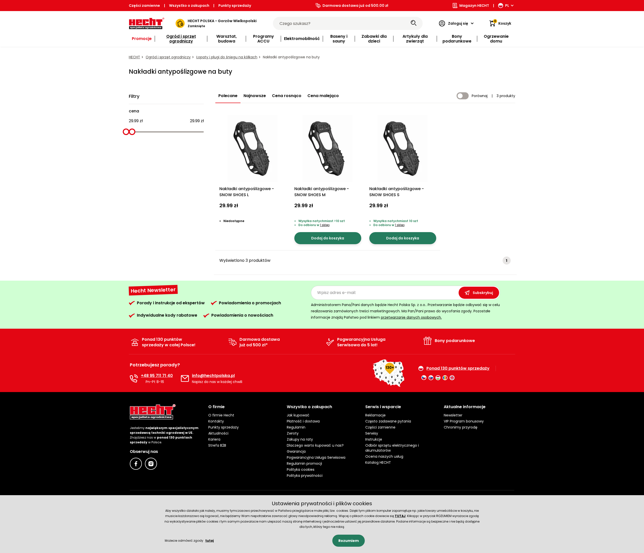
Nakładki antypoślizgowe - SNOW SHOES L (246, 192)
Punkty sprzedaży (234, 5)
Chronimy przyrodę (460, 427)
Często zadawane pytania (388, 421)
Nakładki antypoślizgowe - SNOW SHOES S (396, 192)
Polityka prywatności (305, 475)
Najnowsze (255, 96)
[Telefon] (134, 378)
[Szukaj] (414, 23)
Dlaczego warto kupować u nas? (315, 445)
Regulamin (296, 427)
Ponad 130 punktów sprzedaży (458, 368)
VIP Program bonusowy (464, 421)
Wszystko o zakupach (189, 5)
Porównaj (480, 95)
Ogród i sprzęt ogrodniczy (168, 57)
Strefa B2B (217, 445)
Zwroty (293, 433)
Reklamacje (375, 415)
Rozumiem (348, 540)
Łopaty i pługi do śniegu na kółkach (226, 57)
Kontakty (216, 421)
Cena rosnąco (286, 96)
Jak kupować (298, 415)
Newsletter (453, 415)
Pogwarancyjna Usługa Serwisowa (316, 457)
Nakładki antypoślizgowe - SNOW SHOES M (321, 192)
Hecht (134, 57)
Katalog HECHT (378, 462)
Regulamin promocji (304, 463)
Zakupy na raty (300, 439)
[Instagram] (151, 464)
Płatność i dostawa (303, 421)
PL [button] (507, 5)
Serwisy (371, 433)
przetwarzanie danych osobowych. (411, 317)
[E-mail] (185, 378)
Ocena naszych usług (384, 456)
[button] (243, 407)
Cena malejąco (323, 96)
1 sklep (325, 225)
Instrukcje (373, 439)
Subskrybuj (483, 292)
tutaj (209, 540)
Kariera (214, 439)
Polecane (227, 96)
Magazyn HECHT (474, 5)
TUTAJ (400, 516)
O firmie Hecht (221, 415)
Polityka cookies (300, 469)
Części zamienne (144, 5)
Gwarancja (296, 451)
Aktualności (218, 433)
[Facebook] (136, 464)
